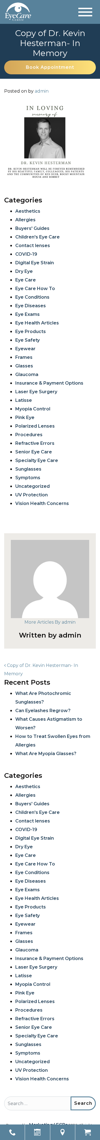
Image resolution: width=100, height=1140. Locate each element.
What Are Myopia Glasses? (45, 753)
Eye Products (30, 331)
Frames (23, 357)
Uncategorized (32, 486)
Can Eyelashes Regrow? (43, 710)
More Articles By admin (50, 622)
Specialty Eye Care (36, 460)
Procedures (28, 434)
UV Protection (31, 494)
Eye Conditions (32, 297)
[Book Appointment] (37, 1132)
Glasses (24, 366)
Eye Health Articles (37, 323)
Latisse (23, 400)
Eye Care (25, 280)
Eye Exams (27, 314)
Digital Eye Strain (34, 262)
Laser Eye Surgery (36, 391)
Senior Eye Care (33, 452)
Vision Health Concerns (42, 503)
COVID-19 (26, 254)
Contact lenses (32, 245)
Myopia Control (32, 409)
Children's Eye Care (37, 237)
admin (42, 91)
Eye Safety (27, 340)
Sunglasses (28, 469)
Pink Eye (24, 417)
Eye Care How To (35, 288)
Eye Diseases (30, 305)
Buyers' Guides (32, 228)
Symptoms (27, 477)
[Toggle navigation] (85, 12)
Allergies (25, 219)
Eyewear (25, 348)
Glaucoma (26, 374)
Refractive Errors (34, 443)
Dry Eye (24, 271)
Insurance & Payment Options (49, 383)
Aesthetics (27, 211)
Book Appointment (50, 67)
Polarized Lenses (35, 426)
